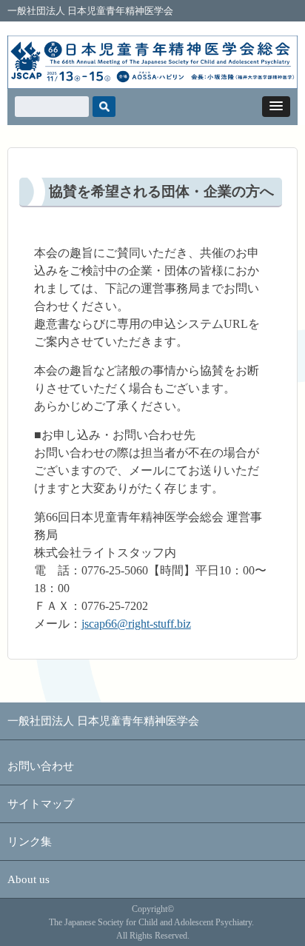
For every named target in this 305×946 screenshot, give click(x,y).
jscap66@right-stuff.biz (136, 623)
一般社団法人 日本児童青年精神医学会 (90, 10)
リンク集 (29, 842)
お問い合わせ (40, 766)
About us (28, 879)
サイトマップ (40, 804)
